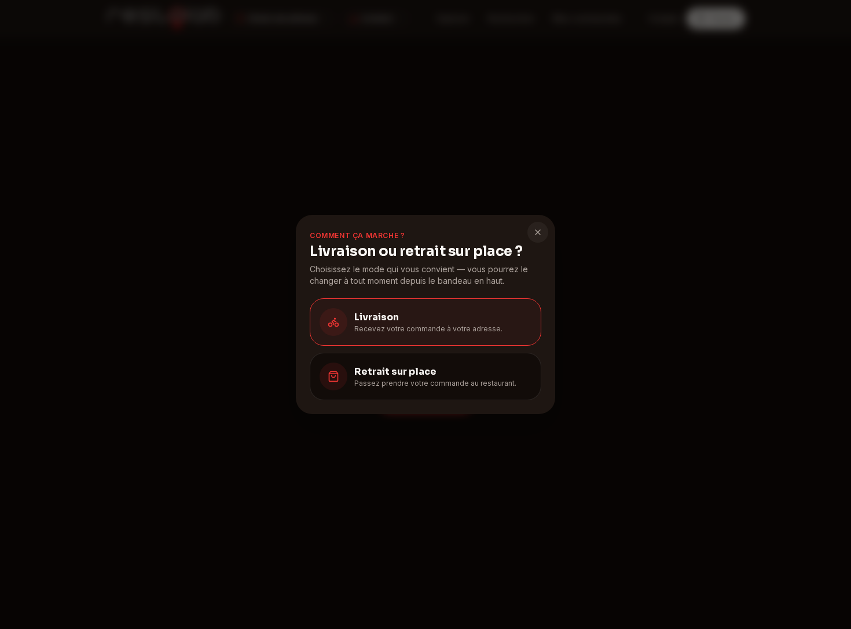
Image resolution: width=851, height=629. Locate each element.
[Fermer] (537, 232)
